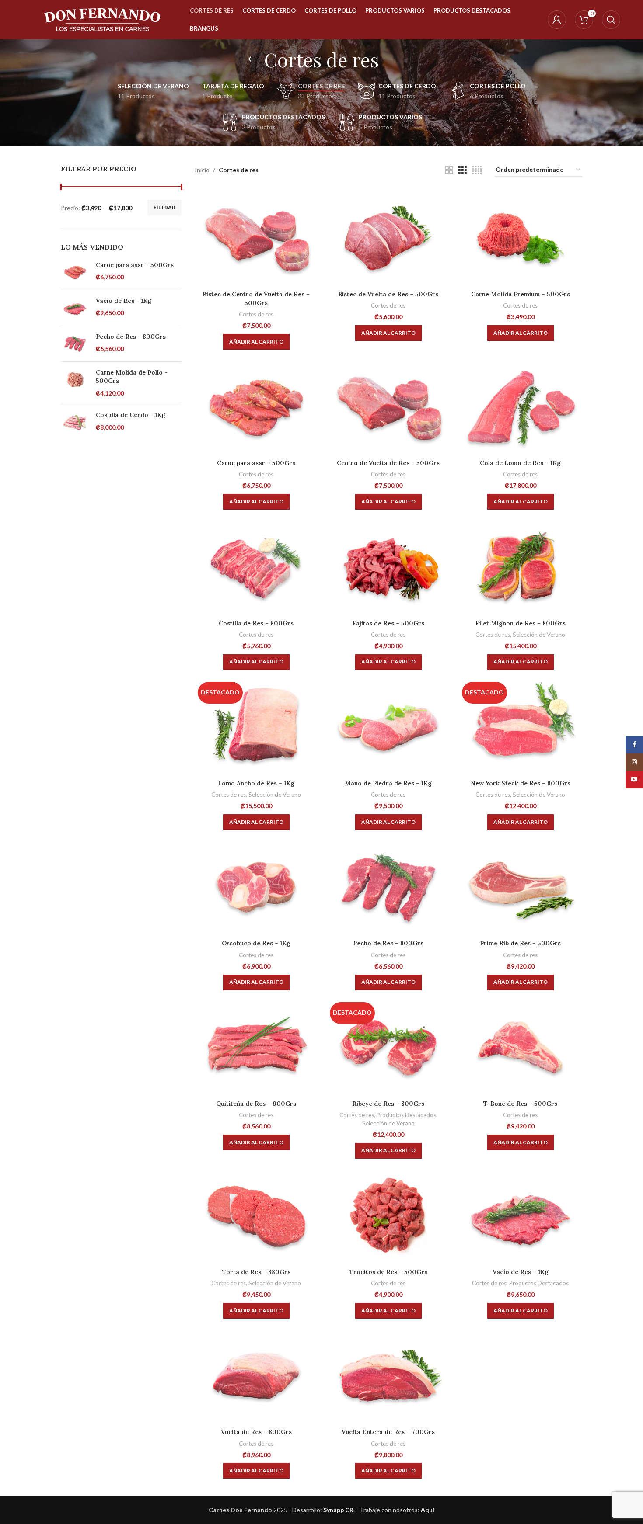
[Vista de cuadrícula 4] (477, 170)
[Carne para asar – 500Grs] (256, 406)
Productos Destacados (406, 1114)
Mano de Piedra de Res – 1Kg (388, 783)
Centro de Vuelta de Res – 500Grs (388, 463)
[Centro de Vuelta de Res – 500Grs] (388, 406)
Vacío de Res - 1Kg (123, 301)
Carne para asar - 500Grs (135, 265)
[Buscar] (611, 19)
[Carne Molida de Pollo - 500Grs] (75, 383)
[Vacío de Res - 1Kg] (75, 308)
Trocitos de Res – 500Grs (388, 1272)
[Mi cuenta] (556, 19)
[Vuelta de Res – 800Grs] (256, 1375)
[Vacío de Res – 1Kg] (520, 1215)
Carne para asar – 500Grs (256, 463)
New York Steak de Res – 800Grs (520, 783)
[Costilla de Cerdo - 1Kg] (75, 422)
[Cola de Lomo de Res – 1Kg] (520, 406)
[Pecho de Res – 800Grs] (388, 887)
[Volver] (253, 59)
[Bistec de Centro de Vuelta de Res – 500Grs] (256, 238)
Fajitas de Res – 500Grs (388, 623)
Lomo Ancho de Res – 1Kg (256, 783)
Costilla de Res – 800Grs (256, 623)
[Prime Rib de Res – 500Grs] (520, 887)
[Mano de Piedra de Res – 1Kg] (388, 727)
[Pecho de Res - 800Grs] (75, 344)
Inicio (202, 170)
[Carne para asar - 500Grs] (75, 272)
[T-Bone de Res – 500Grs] (520, 1047)
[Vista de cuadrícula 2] (449, 170)
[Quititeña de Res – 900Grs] (256, 1047)
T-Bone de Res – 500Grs (520, 1103)
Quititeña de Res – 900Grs (256, 1103)
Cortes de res (256, 314)
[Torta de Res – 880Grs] (256, 1215)
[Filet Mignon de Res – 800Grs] (520, 566)
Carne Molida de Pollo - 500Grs (132, 376)
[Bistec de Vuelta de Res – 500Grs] (388, 238)
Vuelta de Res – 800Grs (256, 1432)
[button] (256, 342)
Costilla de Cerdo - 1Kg (130, 415)
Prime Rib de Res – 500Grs (520, 943)
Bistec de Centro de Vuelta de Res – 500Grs (256, 298)
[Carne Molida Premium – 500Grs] (520, 238)
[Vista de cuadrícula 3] (462, 170)
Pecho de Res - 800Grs (131, 336)
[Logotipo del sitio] (102, 19)
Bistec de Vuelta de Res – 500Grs (388, 294)
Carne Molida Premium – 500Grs (520, 294)
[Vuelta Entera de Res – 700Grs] (388, 1375)
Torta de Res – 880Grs (256, 1272)
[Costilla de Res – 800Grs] (256, 566)
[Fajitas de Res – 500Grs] (388, 566)
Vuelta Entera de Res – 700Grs (388, 1432)
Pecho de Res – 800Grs (388, 943)
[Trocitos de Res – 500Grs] (388, 1215)
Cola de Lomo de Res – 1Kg (520, 463)
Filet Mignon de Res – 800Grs (520, 623)
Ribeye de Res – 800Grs (388, 1103)
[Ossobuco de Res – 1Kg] (256, 887)
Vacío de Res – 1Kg (521, 1272)
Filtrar (164, 207)
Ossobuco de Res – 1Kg (256, 943)
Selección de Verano (539, 634)
